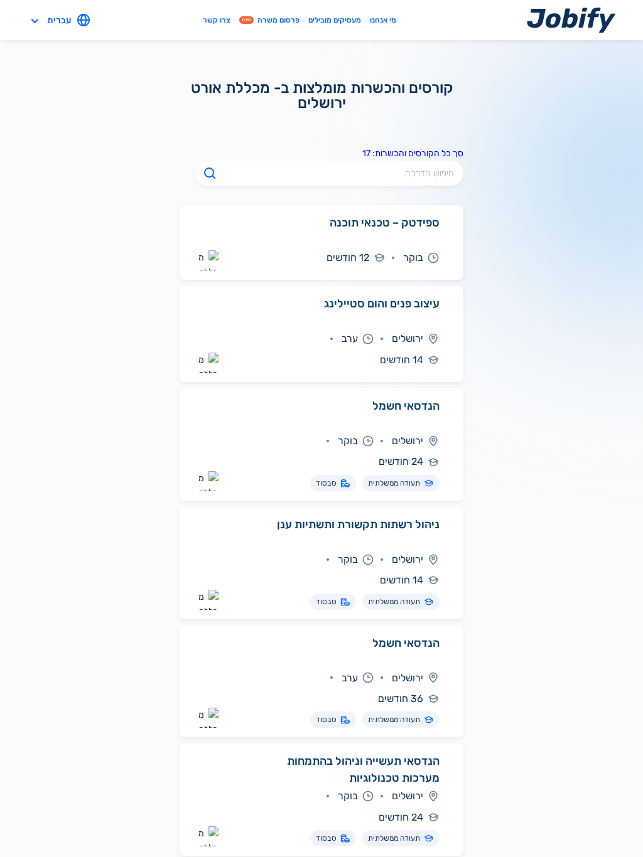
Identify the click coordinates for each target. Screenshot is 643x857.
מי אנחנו (383, 19)
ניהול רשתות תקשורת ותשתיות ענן (358, 524)
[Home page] (571, 19)
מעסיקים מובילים (334, 19)
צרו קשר (216, 19)
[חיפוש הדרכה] (209, 173)
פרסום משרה (271, 19)
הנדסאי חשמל (406, 406)
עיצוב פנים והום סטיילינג (382, 304)
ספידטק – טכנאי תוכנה (385, 223)
